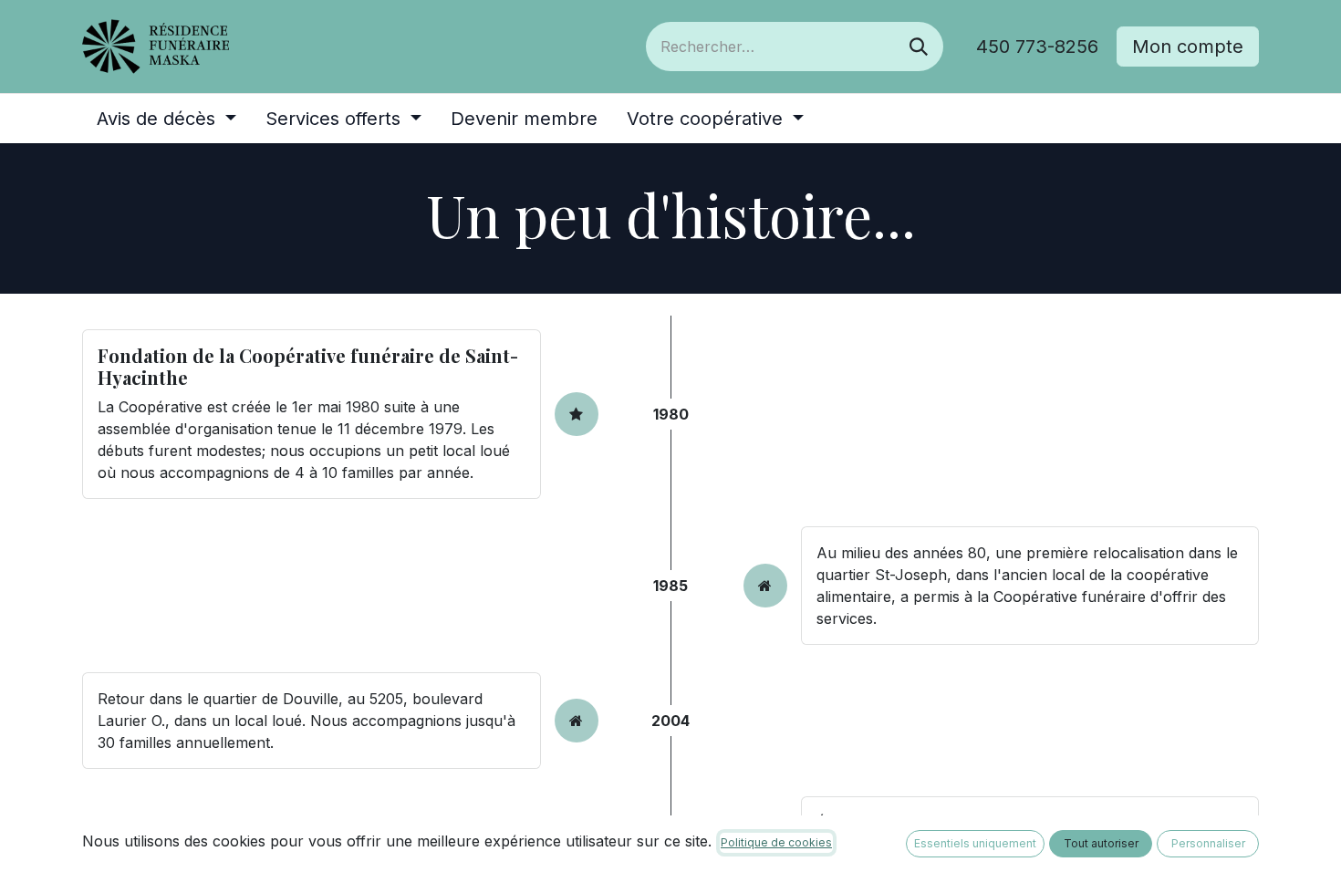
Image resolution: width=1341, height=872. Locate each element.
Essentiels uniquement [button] (975, 843)
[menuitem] (166, 119)
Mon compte (1187, 46)
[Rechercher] (918, 46)
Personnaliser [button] (1208, 843)
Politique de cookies (776, 842)
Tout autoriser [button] (1101, 843)
